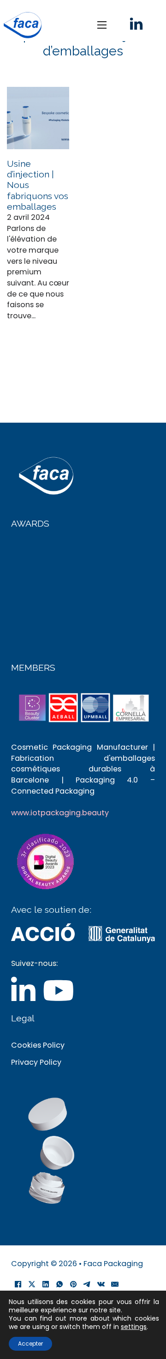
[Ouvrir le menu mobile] (102, 25)
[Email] (115, 1284)
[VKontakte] (101, 1284)
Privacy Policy (36, 1062)
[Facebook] (18, 1284)
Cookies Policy (38, 1045)
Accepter (30, 1343)
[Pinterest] (73, 1284)
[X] (32, 1284)
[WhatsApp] (59, 1284)
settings (134, 1327)
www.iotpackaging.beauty (60, 812)
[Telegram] (87, 1284)
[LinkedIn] (46, 1284)
